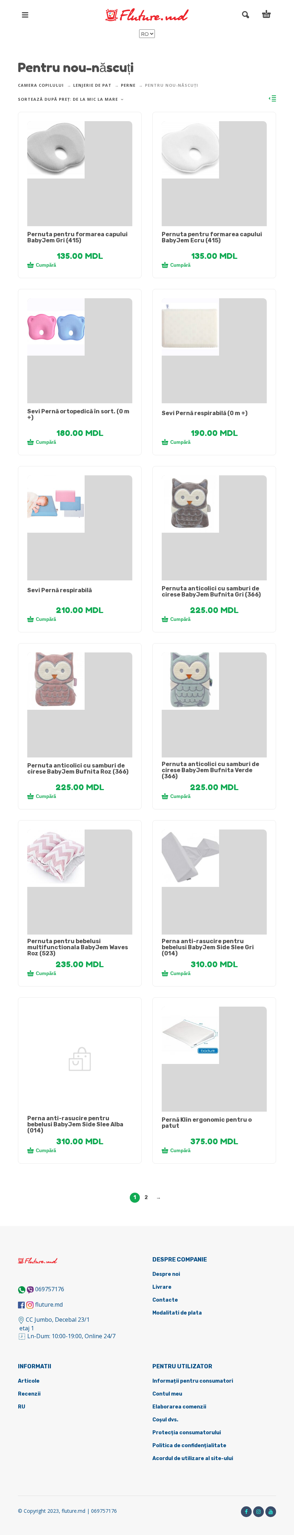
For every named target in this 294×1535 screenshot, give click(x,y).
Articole (28, 1381)
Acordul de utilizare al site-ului (192, 1458)
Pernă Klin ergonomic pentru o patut (207, 1122)
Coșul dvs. (165, 1420)
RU (21, 1407)
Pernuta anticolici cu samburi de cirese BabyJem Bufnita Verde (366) (210, 770)
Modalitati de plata (177, 1313)
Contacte (165, 1300)
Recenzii (29, 1394)
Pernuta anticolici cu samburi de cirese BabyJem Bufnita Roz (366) (77, 768)
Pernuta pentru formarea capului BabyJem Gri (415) (77, 237)
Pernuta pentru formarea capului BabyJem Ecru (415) (212, 237)
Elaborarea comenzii (179, 1407)
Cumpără (46, 265)
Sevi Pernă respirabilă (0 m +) (204, 413)
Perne (128, 85)
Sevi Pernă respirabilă (59, 590)
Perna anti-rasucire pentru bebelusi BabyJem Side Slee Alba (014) (75, 1124)
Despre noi (166, 1274)
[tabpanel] (79, 150)
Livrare (161, 1287)
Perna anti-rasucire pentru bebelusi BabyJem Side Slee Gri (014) (208, 947)
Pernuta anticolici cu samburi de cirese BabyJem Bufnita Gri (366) (211, 591)
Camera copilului (41, 85)
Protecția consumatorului (186, 1433)
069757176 (49, 1289)
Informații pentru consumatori (192, 1381)
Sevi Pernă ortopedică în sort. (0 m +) (78, 414)
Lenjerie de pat (92, 85)
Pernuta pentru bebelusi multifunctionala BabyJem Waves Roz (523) (77, 947)
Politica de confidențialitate (189, 1446)
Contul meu (167, 1394)
